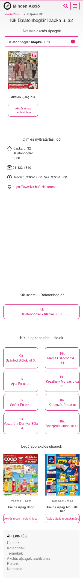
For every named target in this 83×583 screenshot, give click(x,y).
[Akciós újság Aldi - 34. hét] (62, 475)
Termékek (15, 553)
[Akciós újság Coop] (20, 475)
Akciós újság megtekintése (23, 110)
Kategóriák (16, 547)
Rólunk (13, 563)
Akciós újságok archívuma (28, 558)
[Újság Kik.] (23, 70)
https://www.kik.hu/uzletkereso (34, 186)
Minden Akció (26, 6)
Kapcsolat (15, 568)
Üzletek (13, 542)
